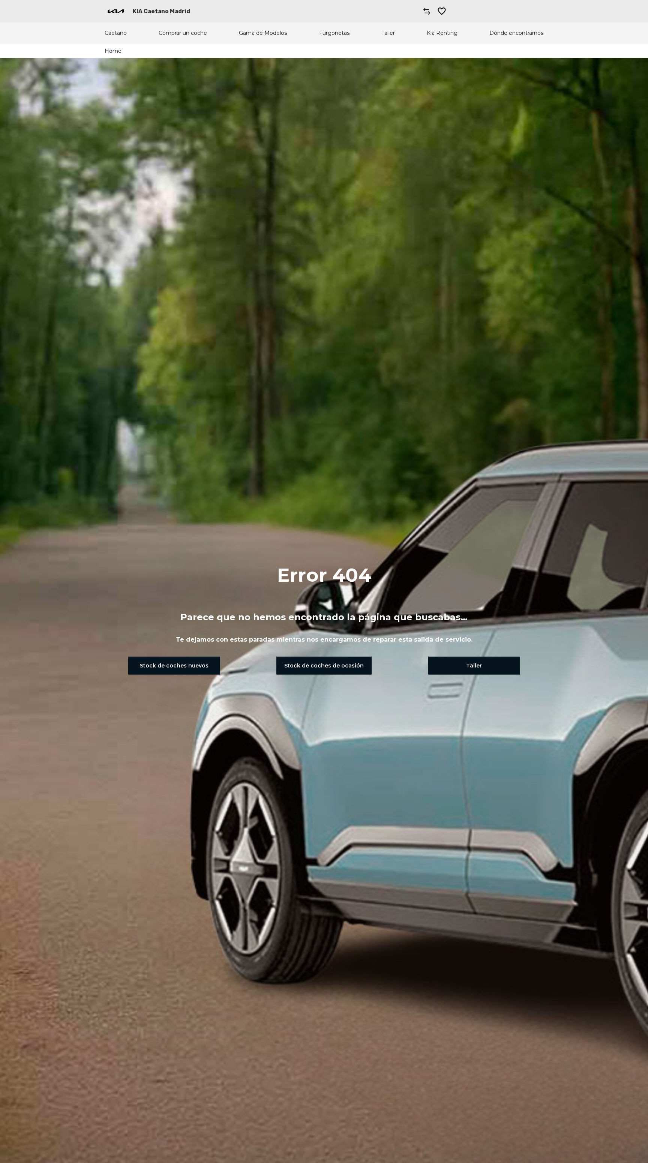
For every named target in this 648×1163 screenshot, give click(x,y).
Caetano (116, 33)
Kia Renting (442, 33)
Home (113, 51)
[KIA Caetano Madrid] (116, 11)
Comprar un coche (183, 33)
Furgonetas (334, 33)
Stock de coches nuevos (174, 665)
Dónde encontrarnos (516, 33)
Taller (388, 33)
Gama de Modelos (263, 33)
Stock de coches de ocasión (324, 665)
